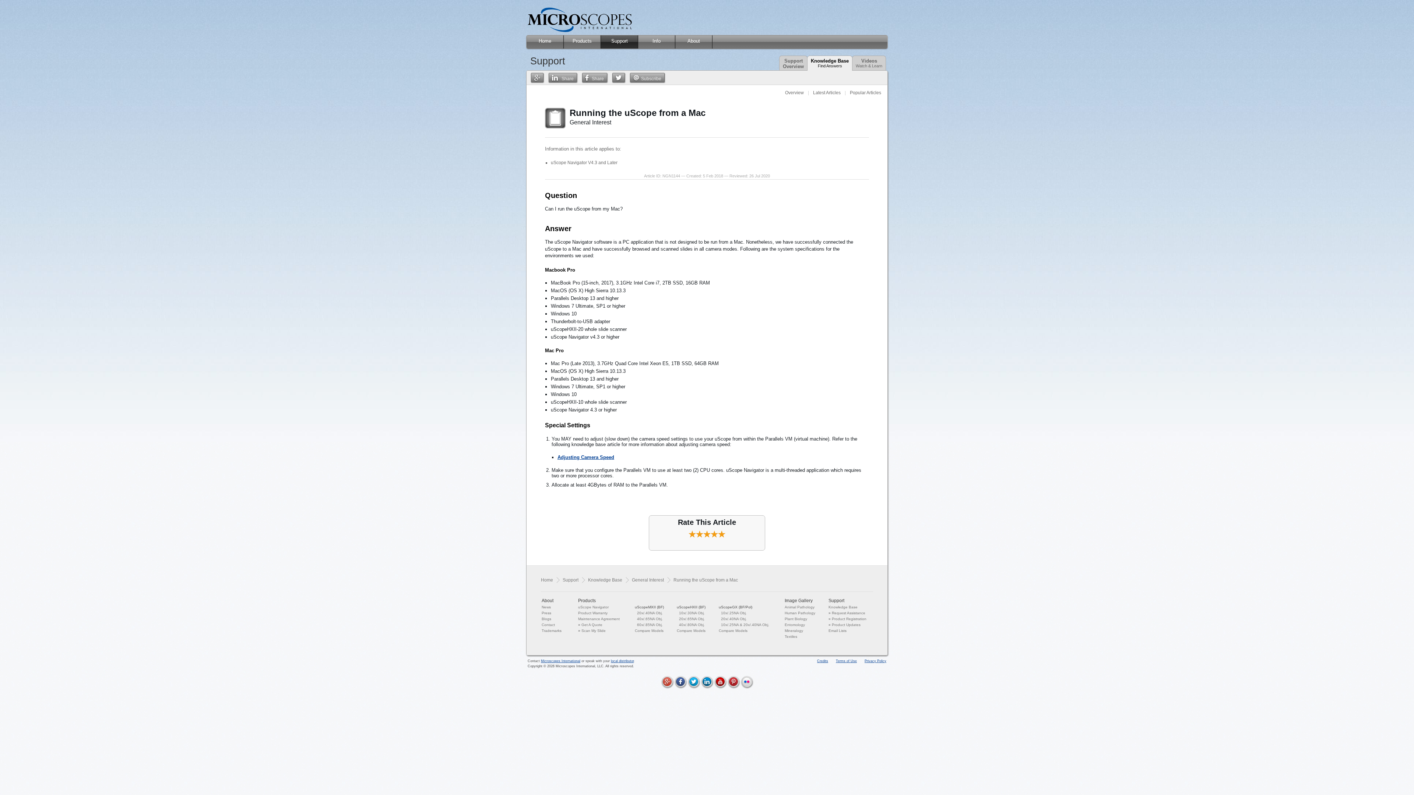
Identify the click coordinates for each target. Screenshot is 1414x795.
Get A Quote (591, 625)
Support (570, 580)
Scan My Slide (593, 631)
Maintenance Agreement (599, 619)
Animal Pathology (800, 607)
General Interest (648, 580)
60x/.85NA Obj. (650, 625)
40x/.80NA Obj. (692, 625)
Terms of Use (846, 661)
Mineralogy (794, 631)
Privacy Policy (875, 661)
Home (547, 580)
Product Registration (849, 619)
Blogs (546, 619)
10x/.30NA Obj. (692, 613)
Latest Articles (827, 92)
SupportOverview (793, 63)
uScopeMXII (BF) (649, 607)
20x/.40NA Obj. (650, 613)
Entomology (795, 625)
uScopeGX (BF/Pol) (735, 607)
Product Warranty (593, 613)
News (546, 607)
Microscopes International (560, 661)
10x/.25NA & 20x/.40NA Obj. (745, 625)
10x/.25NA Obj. (734, 613)
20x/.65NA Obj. (692, 619)
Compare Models (649, 631)
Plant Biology (796, 619)
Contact (548, 625)
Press (546, 613)
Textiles (791, 637)
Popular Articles (865, 92)
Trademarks (552, 631)
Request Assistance (848, 613)
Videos (869, 63)
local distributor (622, 661)
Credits (822, 661)
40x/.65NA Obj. (650, 619)
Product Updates (846, 625)
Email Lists (838, 631)
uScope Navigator (593, 607)
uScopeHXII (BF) (691, 607)
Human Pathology (800, 613)
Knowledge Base (830, 63)
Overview (794, 92)
